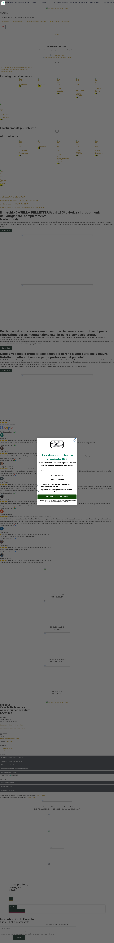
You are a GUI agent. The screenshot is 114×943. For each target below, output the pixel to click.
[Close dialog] (74, 439)
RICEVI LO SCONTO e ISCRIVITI (57, 496)
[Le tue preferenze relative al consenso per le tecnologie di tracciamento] (3, 3)
